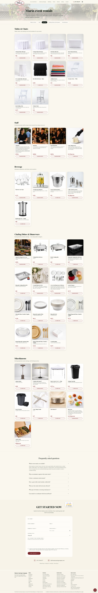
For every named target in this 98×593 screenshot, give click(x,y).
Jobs (71, 581)
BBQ (29, 582)
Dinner (30, 579)
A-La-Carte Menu (33, 1)
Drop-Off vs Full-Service (47, 583)
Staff (39, 22)
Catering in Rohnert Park (61, 586)
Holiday (30, 586)
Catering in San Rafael (61, 582)
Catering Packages (42, 1)
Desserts (30, 581)
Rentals (58, 1)
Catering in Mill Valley (61, 577)
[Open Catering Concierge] (95, 590)
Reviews (72, 580)
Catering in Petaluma (61, 585)
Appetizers (31, 578)
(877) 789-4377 (73, 574)
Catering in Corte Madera (61, 583)
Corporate (44, 578)
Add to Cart (41, 85)
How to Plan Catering (47, 586)
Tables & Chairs (33, 22)
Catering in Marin (60, 574)
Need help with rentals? (90, 586)
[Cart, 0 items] (82, 2)
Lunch (30, 577)
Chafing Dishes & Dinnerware (54, 22)
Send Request (33, 553)
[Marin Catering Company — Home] (19, 3)
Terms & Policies (74, 584)
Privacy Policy (73, 586)
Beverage (44, 22)
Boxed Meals (45, 582)
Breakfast (30, 575)
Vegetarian (31, 583)
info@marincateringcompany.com (77, 577)
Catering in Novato (60, 581)
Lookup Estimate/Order (75, 588)
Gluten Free (31, 585)
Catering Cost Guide (46, 585)
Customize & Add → (22, 57)
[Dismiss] (95, 585)
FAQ (71, 583)
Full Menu (30, 574)
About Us (44, 588)
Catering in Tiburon (60, 579)
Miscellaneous (65, 22)
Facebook (72, 579)
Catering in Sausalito (61, 578)
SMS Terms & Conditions (75, 587)
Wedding (49, 1)
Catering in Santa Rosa (61, 575)
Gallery (62, 1)
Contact (67, 1)
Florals (54, 1)
